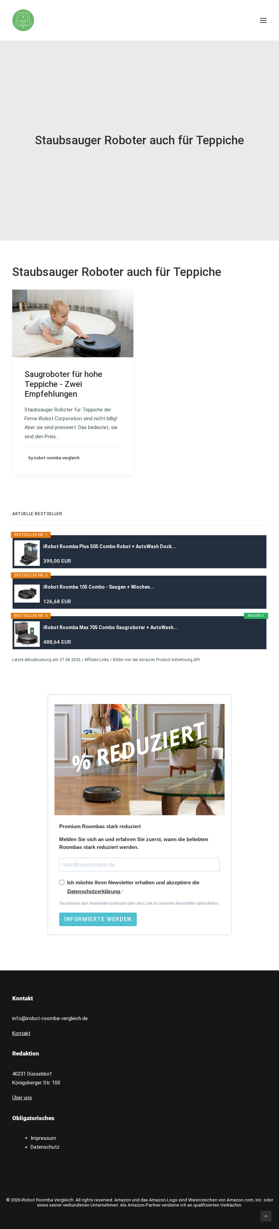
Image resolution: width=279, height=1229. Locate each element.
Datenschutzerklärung (93, 891)
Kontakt (21, 1033)
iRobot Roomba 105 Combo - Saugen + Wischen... (98, 587)
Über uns (22, 1098)
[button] (263, 20)
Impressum (43, 1138)
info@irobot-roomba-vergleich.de (50, 1018)
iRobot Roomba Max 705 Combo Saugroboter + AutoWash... (110, 627)
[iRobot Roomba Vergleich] (23, 20)
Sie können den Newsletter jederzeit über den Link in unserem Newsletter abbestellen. (139, 903)
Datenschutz (45, 1147)
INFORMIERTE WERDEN (98, 919)
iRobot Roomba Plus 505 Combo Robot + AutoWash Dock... (109, 546)
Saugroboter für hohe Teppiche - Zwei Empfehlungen (63, 384)
